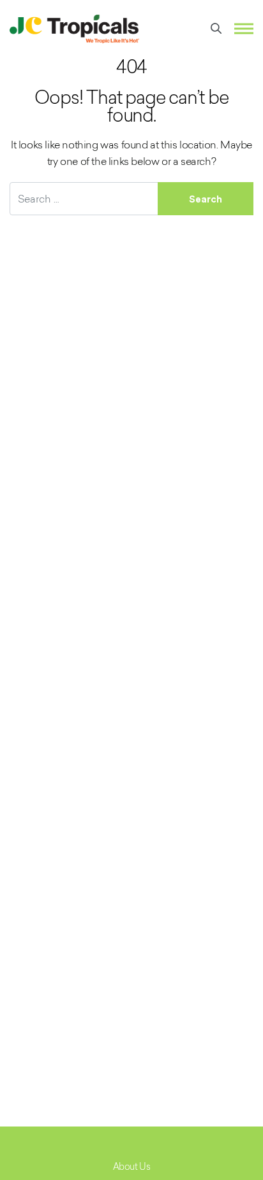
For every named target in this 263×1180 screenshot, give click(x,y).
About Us (132, 1166)
